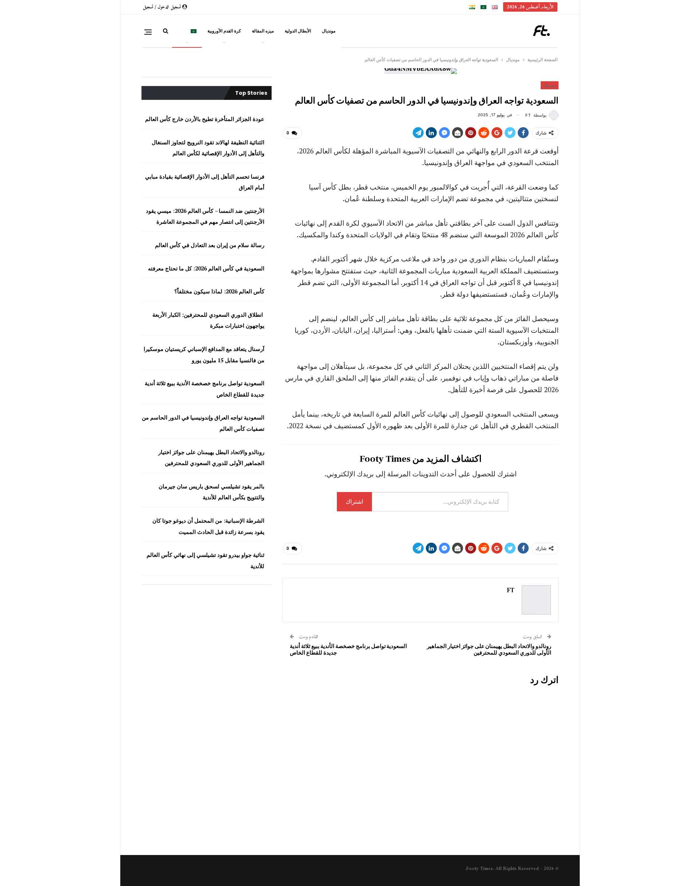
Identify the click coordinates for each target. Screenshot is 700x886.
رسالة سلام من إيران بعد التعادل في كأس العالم (209, 245)
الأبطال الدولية (298, 31)
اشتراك (354, 501)
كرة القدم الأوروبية (224, 31)
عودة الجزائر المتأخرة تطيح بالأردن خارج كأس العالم (204, 118)
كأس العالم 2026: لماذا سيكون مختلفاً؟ (218, 291)
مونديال (328, 31)
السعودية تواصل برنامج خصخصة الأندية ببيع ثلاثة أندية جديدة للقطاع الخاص (348, 649)
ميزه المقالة (263, 31)
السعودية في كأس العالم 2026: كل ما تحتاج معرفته (206, 268)
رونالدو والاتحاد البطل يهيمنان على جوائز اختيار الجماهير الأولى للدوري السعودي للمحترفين (489, 649)
